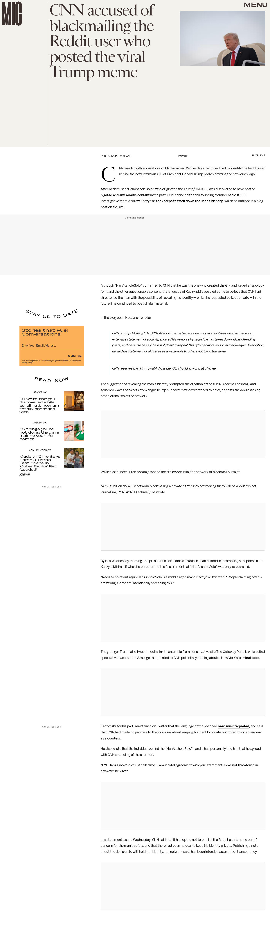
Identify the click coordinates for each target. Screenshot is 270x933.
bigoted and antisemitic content (125, 195)
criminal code (248, 658)
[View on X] (183, 434)
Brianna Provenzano (117, 156)
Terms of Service (71, 361)
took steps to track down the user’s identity (189, 201)
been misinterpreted (233, 726)
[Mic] (12, 13)
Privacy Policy (27, 363)
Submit (75, 355)
